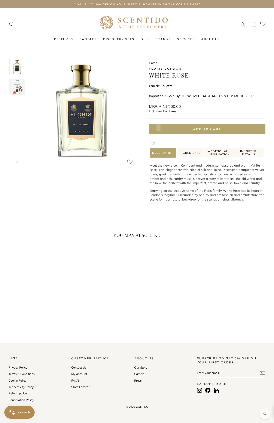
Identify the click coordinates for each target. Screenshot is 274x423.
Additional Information (219, 152)
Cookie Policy (17, 380)
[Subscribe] (262, 373)
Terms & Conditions (22, 374)
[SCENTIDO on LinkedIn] (216, 390)
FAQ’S (75, 380)
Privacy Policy (18, 367)
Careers (139, 374)
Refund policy (18, 393)
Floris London (165, 68)
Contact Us (78, 367)
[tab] (163, 153)
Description (163, 152)
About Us (210, 39)
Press (138, 380)
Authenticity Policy (21, 387)
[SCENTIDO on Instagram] (199, 390)
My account (79, 374)
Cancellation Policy (21, 400)
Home (153, 62)
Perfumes (63, 39)
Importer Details (249, 152)
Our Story (140, 367)
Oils (145, 39)
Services (186, 39)
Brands (163, 39)
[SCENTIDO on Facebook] (207, 390)
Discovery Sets (118, 39)
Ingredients (190, 152)
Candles (88, 39)
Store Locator (80, 387)
